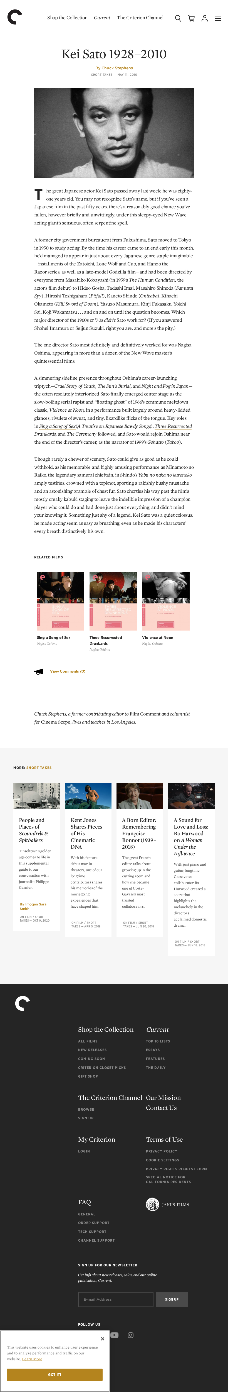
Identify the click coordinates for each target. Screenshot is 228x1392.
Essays (153, 1050)
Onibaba (148, 295)
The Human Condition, (152, 280)
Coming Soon (91, 1059)
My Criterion (96, 1139)
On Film (26, 917)
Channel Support (96, 1240)
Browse (86, 1109)
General (87, 1214)
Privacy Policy (161, 1151)
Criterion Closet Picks (102, 1068)
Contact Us (161, 1107)
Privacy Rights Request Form (176, 1169)
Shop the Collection (67, 17)
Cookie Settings (162, 1160)
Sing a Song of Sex (57, 426)
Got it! (54, 1375)
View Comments (68, 671)
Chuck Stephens (117, 67)
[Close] (102, 1339)
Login (84, 1151)
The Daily (156, 1068)
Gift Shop (88, 1076)
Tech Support (92, 1232)
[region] (55, 1361)
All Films (88, 1041)
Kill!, (60, 304)
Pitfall (96, 295)
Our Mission (163, 1097)
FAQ (84, 1202)
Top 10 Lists (158, 1041)
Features (155, 1059)
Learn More (32, 1358)
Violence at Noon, (67, 410)
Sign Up (86, 1118)
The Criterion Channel (140, 17)
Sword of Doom (81, 304)
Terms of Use (164, 1139)
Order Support (94, 1223)
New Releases (92, 1050)
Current (102, 17)
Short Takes (102, 75)
